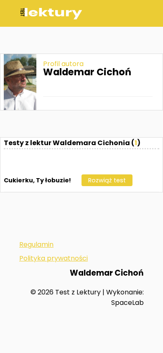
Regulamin (36, 244)
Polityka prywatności (53, 258)
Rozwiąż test (107, 180)
